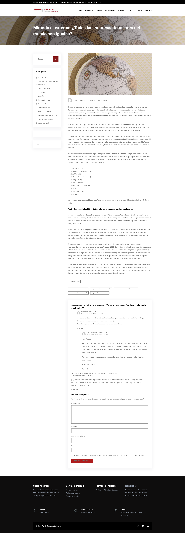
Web (73, 446)
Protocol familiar (72, 490)
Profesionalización (44, 108)
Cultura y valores (44, 88)
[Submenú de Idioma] (151, 10)
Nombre (74, 427)
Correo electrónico (78, 436)
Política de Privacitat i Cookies (107, 490)
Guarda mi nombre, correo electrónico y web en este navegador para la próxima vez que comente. (109, 455)
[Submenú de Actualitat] (126, 10)
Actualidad (42, 78)
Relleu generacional (73, 493)
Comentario (76, 403)
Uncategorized (43, 123)
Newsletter (130, 486)
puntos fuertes (127, 116)
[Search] (55, 59)
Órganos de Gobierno (46, 104)
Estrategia (41, 92)
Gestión (41, 96)
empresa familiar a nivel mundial (101, 289)
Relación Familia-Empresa (47, 115)
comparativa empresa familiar (78, 289)
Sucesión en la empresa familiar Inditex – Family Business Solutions (92, 373)
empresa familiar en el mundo (78, 293)
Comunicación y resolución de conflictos (47, 83)
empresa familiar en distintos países (126, 289)
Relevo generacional (45, 119)
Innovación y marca (45, 100)
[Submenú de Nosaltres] (92, 10)
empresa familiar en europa (99, 293)
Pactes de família (72, 496)
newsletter (144, 490)
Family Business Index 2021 (88, 127)
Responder (80, 328)
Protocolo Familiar (44, 111)
